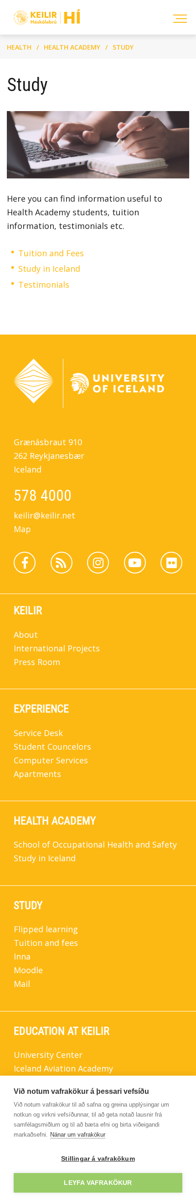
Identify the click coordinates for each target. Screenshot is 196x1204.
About (26, 634)
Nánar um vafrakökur (77, 1134)
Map (22, 528)
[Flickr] (171, 563)
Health (19, 47)
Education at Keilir (61, 1031)
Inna (22, 956)
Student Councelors (52, 746)
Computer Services (51, 760)
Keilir (28, 610)
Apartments (37, 773)
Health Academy (72, 47)
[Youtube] (135, 563)
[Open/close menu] (178, 17)
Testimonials (43, 284)
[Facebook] (25, 563)
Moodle (28, 970)
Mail (22, 983)
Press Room (37, 661)
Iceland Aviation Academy (63, 1068)
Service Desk (38, 732)
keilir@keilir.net (44, 515)
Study (123, 47)
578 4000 (43, 495)
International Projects (57, 648)
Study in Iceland (49, 268)
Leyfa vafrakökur (98, 1182)
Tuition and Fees (51, 253)
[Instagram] (98, 563)
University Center (48, 1054)
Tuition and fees (46, 942)
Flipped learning (46, 929)
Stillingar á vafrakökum (98, 1158)
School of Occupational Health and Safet (93, 844)
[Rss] (61, 563)
